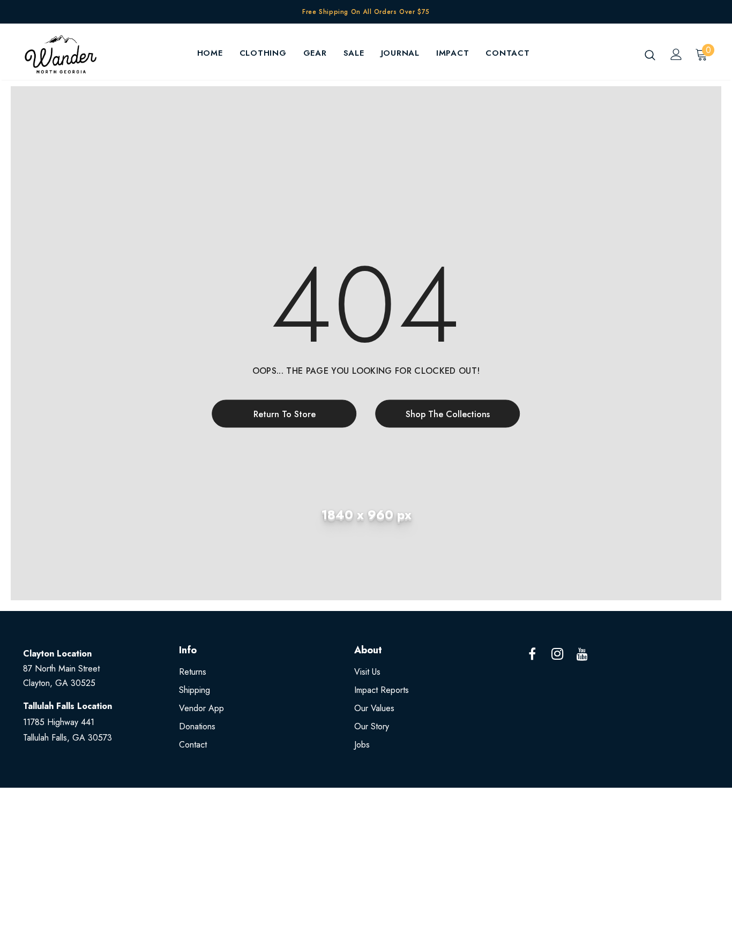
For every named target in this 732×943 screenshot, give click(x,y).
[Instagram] (557, 654)
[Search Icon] (650, 54)
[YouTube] (582, 654)
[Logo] (60, 54)
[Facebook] (532, 654)
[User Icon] (676, 54)
